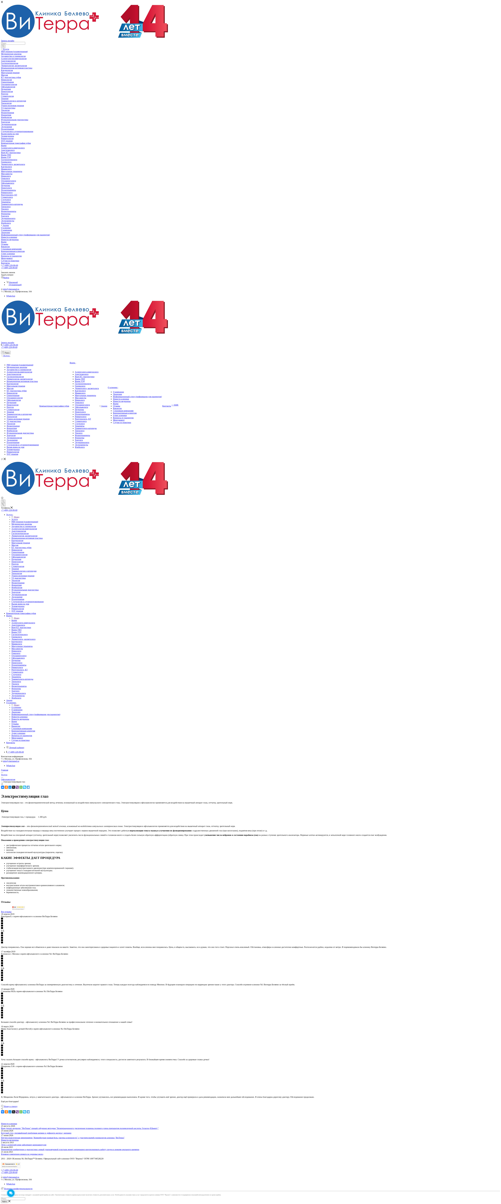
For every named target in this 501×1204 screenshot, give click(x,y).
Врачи (14, 620)
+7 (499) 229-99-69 (10, 265)
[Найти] (3, 46)
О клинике (16, 707)
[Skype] (24, 787)
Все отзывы (6, 912)
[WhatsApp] (20, 787)
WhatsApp (10, 296)
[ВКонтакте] (2, 787)
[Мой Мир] (9, 787)
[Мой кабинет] (2, 498)
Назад (16, 517)
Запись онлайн (7, 41)
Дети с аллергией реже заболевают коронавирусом (23, 1145)
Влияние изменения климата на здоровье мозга (22, 1154)
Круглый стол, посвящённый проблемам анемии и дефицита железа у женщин (36, 1133)
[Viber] (17, 787)
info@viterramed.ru (11, 289)
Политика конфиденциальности (18, 1189)
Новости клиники (9, 1124)
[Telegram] (28, 787)
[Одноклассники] (6, 787)
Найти (4, 1202)
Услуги (14, 519)
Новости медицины (10, 1140)
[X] (13, 787)
